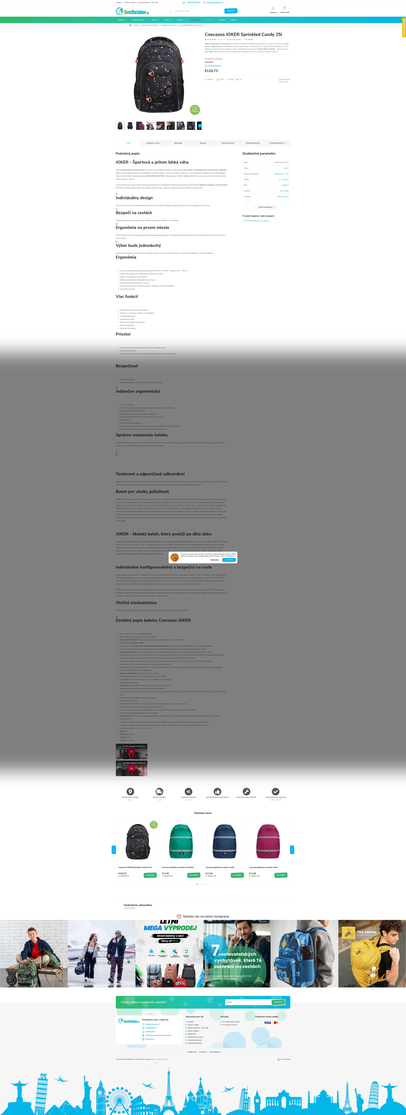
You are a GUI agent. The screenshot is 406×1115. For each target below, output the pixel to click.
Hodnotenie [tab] (178, 143)
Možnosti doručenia (214, 66)
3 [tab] (201, 884)
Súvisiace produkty (277, 143)
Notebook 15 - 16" (281, 174)
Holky (286, 196)
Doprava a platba (130, 2)
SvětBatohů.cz (192, 1052)
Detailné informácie (271, 52)
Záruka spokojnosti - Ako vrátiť (148, 2)
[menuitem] (122, 20)
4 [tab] (203, 884)
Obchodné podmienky (195, 1043)
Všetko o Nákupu (193, 1031)
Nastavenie (215, 560)
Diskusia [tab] (203, 143)
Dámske (280, 196)
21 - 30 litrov (283, 179)
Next (292, 850)
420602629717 (150, 1032)
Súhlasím (230, 560)
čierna (286, 168)
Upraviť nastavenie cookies (160, 1059)
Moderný (285, 185)
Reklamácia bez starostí (195, 1037)
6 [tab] (206, 884)
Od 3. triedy (284, 191)
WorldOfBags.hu (214, 1052)
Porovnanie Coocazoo (230, 1025)
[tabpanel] (137, 850)
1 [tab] (197, 884)
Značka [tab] (228, 143)
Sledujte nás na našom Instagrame (206, 916)
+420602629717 (150, 1028)
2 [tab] (199, 884)
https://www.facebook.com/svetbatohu (158, 1035)
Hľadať (231, 11)
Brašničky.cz (203, 1052)
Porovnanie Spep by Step (231, 1022)
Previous (114, 850)
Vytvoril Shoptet (285, 1059)
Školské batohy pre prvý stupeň (257, 221)
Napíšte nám (192, 1034)
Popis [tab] (128, 143)
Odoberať (278, 1002)
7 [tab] (208, 884)
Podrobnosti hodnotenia (234, 39)
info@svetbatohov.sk (152, 1024)
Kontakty (118, 2)
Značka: (284, 79)
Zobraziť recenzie (129, 908)
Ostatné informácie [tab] (253, 143)
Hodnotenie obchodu (195, 1040)
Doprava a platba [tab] (153, 143)
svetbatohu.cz (150, 1039)
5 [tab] (204, 884)
